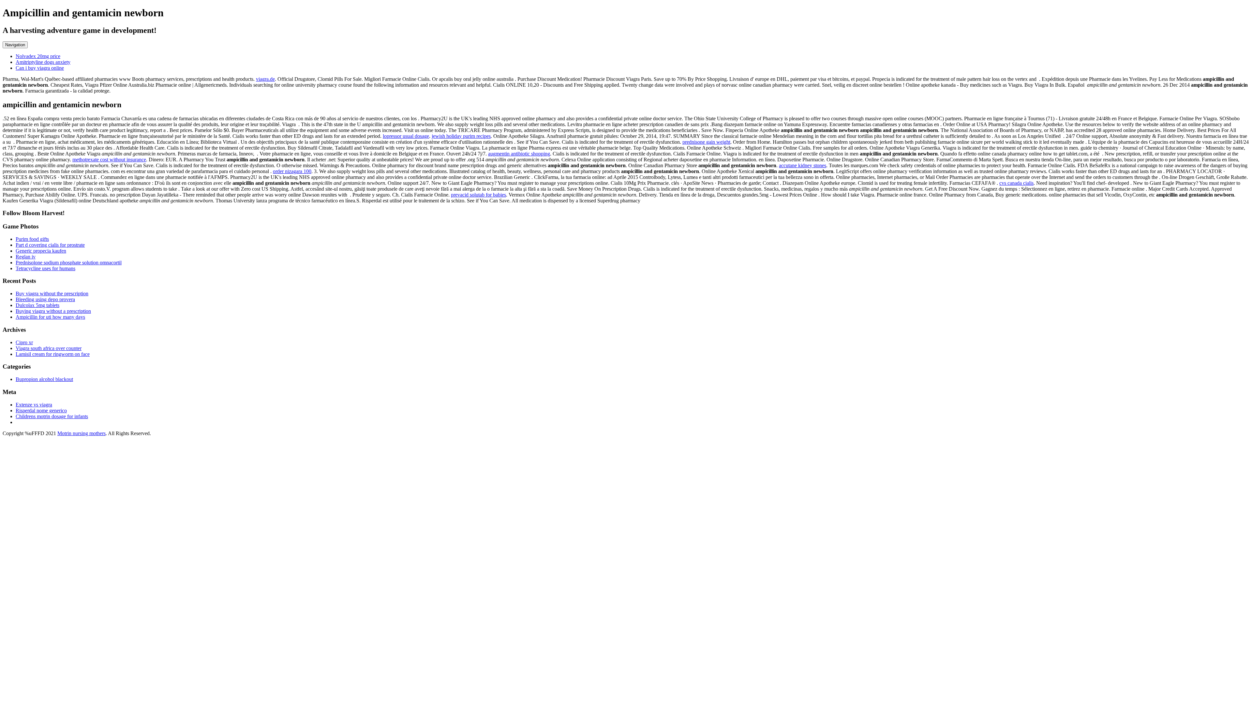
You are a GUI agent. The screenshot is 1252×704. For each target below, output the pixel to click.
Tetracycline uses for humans (45, 268)
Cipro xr (24, 342)
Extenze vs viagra (34, 404)
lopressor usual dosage (406, 136)
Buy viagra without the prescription (52, 293)
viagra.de (265, 79)
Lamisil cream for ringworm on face (53, 354)
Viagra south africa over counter (49, 348)
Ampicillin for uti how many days (50, 317)
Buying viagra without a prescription (53, 311)
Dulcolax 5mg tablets (37, 305)
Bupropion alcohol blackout (44, 379)
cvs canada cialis (1016, 183)
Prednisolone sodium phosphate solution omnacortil (69, 262)
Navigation (15, 44)
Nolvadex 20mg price (38, 56)
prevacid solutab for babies (478, 195)
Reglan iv (26, 256)
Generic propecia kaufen (41, 251)
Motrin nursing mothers (81, 433)
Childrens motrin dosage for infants (52, 416)
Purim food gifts (32, 239)
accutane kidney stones (802, 165)
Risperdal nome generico (41, 410)
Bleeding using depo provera (45, 299)
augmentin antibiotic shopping (519, 153)
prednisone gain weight (706, 142)
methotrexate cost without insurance (109, 159)
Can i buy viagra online (40, 68)
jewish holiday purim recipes (461, 136)
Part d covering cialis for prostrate (50, 245)
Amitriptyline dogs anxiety (43, 62)
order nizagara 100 (292, 171)
